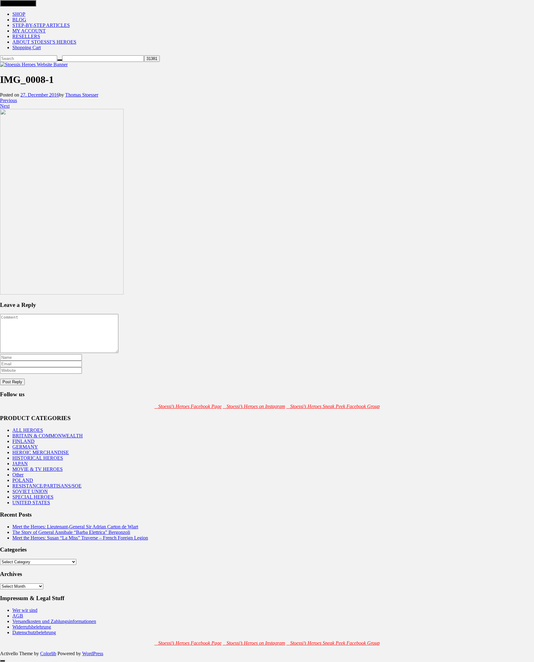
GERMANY (25, 446)
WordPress (92, 653)
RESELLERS (26, 36)
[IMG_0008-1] (62, 292)
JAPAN (20, 463)
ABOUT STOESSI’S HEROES (44, 42)
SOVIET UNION (30, 491)
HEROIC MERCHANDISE (40, 452)
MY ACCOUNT (29, 30)
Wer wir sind (24, 610)
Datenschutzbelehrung (34, 632)
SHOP (18, 14)
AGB (17, 615)
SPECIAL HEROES (32, 497)
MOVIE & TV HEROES (37, 469)
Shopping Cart (26, 47)
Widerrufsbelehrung (31, 627)
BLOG (19, 19)
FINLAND (23, 441)
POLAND (22, 480)
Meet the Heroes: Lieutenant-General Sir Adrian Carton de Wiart (75, 526)
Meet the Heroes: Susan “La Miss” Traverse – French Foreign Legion (80, 537)
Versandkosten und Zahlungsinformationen (54, 621)
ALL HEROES (27, 430)
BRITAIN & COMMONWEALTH (47, 435)
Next (5, 106)
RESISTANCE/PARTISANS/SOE (47, 485)
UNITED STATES (31, 502)
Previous (8, 100)
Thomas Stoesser (81, 94)
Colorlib (48, 653)
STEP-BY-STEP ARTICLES (41, 25)
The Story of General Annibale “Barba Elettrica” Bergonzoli (71, 532)
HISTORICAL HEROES (37, 458)
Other (17, 474)
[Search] (59, 60)
